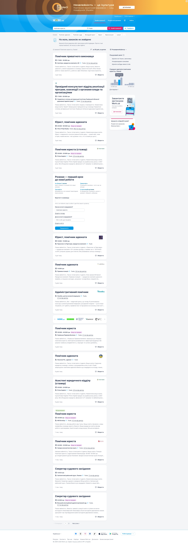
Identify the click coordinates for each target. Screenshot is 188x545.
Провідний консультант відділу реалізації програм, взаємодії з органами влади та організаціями (79, 89)
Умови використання (106, 539)
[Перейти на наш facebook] (75, 533)
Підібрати (130, 28)
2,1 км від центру (62, 298)
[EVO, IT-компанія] (99, 319)
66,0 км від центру (80, 129)
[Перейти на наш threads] (80, 533)
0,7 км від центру (62, 505)
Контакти (63, 539)
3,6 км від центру (80, 271)
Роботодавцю (129, 16)
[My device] (70, 319)
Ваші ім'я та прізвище (62, 198)
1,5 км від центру (86, 101)
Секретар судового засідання (72, 468)
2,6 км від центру (78, 156)
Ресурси (55, 539)
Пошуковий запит (116, 55)
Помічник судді (77, 35)
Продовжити (64, 228)
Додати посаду (60, 213)
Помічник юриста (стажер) (71, 149)
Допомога (95, 539)
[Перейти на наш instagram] (85, 533)
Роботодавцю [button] (126, 533)
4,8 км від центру (89, 448)
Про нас (69, 539)
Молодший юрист (90, 35)
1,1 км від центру (94, 475)
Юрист (100, 35)
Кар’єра (76, 539)
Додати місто (59, 223)
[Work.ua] (58, 20)
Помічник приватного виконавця (74, 56)
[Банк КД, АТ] (89, 319)
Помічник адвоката (64, 35)
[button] (124, 20)
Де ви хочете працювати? (63, 217)
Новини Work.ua (85, 539)
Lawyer (119, 35)
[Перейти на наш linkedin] (90, 533)
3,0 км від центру (92, 63)
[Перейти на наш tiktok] (94, 533)
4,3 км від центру (77, 420)
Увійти (131, 20)
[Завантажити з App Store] (103, 533)
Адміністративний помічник (71, 292)
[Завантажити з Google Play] (114, 533)
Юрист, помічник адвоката (71, 122)
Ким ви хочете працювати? (64, 207)
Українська (56, 534)
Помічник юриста (65, 328)
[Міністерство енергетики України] (80, 319)
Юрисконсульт (109, 35)
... (124, 35)
